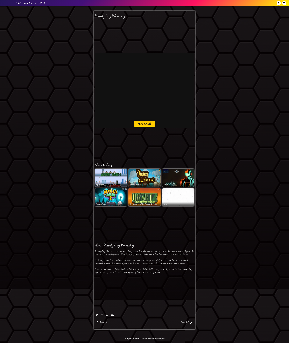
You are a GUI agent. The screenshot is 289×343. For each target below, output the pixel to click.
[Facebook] (102, 315)
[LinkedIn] (113, 315)
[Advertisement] (144, 36)
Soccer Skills (168, 322)
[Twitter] (97, 315)
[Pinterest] (107, 315)
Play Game (144, 123)
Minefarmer (104, 322)
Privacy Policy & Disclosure (132, 338)
